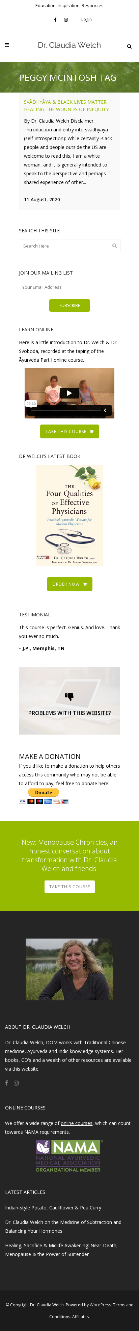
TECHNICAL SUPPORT (70, 711)
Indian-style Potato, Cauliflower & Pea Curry (53, 1207)
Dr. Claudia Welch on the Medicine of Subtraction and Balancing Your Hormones (63, 1226)
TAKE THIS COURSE (66, 431)
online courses (76, 1123)
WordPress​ (100, 1305)
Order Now (66, 584)
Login (86, 19)
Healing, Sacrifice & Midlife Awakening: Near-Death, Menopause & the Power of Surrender (61, 1249)
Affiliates (80, 1317)
